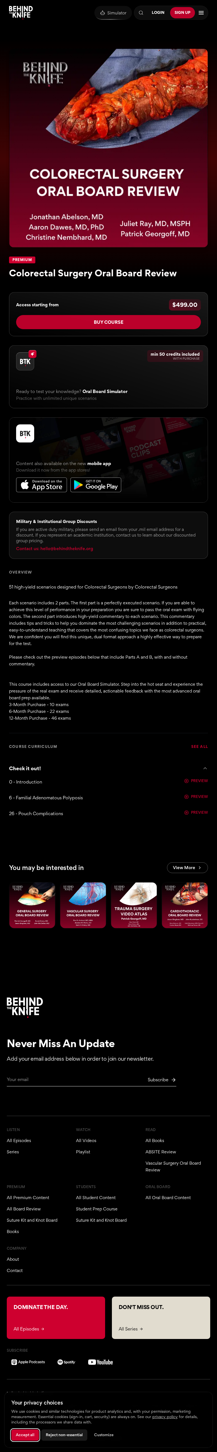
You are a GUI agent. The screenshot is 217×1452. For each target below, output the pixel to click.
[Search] (141, 12)
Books (13, 1231)
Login (158, 12)
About (13, 1259)
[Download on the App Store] (41, 485)
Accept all (25, 1434)
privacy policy (165, 1416)
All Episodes (19, 1140)
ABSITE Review (161, 1151)
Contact (15, 1270)
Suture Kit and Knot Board (32, 1220)
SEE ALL (199, 747)
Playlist (83, 1151)
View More (184, 867)
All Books (155, 1140)
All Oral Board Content (168, 1197)
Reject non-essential (64, 1434)
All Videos (86, 1140)
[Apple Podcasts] (28, 1362)
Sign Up (182, 12)
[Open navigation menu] (201, 12)
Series (13, 1151)
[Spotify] (66, 1362)
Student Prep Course (97, 1209)
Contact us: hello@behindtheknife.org (54, 548)
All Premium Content (28, 1197)
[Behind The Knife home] (21, 12)
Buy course (108, 322)
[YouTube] (100, 1362)
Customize (104, 1434)
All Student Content (96, 1197)
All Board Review (24, 1209)
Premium (22, 259)
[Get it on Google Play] (95, 485)
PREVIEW (199, 781)
